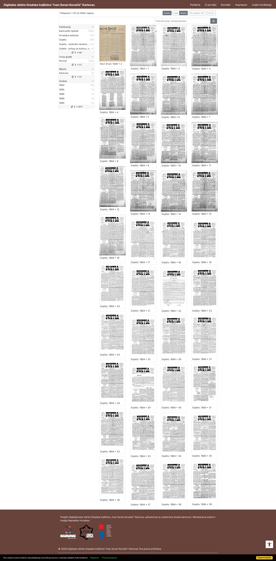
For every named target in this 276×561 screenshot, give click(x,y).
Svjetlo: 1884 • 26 (171, 359)
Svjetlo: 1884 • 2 (171, 68)
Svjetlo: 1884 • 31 (201, 407)
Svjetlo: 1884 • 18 (171, 262)
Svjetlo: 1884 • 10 (171, 165)
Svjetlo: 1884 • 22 (171, 310)
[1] (80, 65)
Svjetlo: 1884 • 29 (141, 407)
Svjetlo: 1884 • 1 (140, 68)
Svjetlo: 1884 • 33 (141, 456)
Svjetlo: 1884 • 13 (140, 213)
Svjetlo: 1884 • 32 (110, 451)
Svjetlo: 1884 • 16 (109, 257)
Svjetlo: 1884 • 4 (109, 112)
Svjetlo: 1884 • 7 (201, 117)
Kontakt (226, 4)
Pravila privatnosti (109, 558)
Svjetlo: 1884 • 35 (202, 455)
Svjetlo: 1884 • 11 (201, 165)
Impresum (241, 4)
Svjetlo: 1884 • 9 (140, 165)
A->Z (210, 13)
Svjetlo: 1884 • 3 (201, 68)
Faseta (167, 13)
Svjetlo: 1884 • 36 (110, 499)
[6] (80, 52)
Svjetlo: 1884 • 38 (171, 504)
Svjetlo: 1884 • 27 (202, 359)
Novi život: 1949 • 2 (111, 63)
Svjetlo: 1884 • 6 (171, 117)
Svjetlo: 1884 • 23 (202, 310)
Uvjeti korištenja (261, 4)
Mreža (183, 13)
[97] (80, 106)
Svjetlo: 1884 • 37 (140, 504)
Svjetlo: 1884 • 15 (201, 213)
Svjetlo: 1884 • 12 (109, 209)
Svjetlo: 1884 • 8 (109, 161)
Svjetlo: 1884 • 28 (110, 403)
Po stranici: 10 (196, 13)
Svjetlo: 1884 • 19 (201, 262)
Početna (195, 4)
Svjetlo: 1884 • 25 (141, 359)
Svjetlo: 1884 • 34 (171, 456)
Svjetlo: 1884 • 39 (202, 504)
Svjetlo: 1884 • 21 (140, 310)
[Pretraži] (213, 21)
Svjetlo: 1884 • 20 (110, 306)
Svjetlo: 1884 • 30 (171, 407)
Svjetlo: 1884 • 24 (110, 354)
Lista (176, 13)
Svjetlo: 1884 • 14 (171, 214)
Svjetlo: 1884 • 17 (140, 262)
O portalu (210, 4)
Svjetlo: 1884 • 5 (140, 116)
